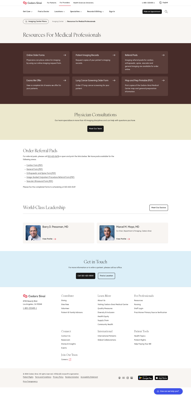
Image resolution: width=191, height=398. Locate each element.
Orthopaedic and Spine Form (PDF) (41, 174)
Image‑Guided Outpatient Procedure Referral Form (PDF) (51, 178)
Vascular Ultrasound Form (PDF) (40, 182)
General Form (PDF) (35, 170)
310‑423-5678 (53, 156)
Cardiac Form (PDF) (35, 166)
